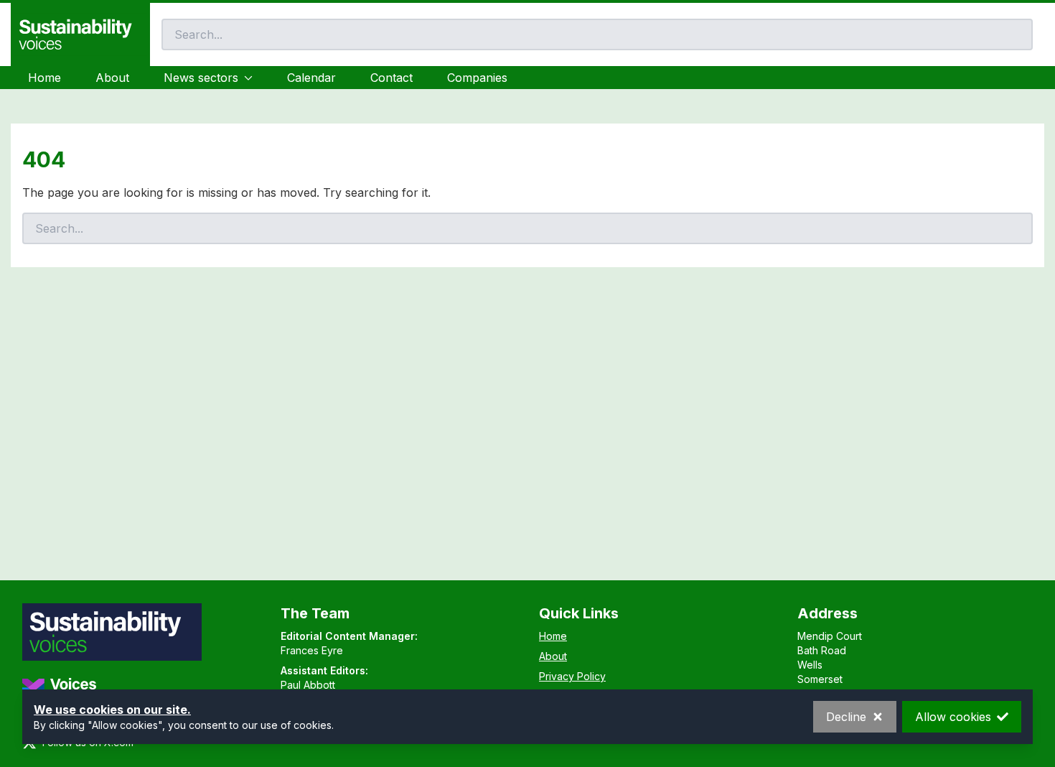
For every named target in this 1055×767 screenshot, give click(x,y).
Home (44, 77)
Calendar (311, 77)
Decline (846, 717)
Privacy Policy (572, 676)
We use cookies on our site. (112, 709)
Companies (477, 77)
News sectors (201, 77)
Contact (391, 77)
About (112, 77)
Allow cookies (953, 717)
